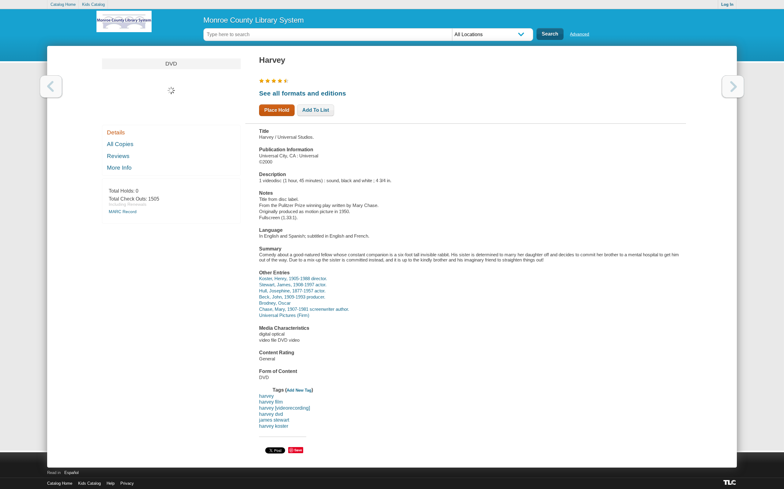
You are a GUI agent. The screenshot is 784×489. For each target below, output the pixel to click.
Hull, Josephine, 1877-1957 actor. (292, 290)
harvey (266, 396)
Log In (727, 4)
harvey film (271, 401)
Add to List (315, 110)
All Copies (120, 144)
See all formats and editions (302, 93)
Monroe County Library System (253, 20)
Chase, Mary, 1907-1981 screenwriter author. (304, 309)
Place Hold (276, 110)
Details (116, 132)
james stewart (274, 420)
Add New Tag (299, 390)
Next (733, 86)
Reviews (118, 156)
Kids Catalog (93, 4)
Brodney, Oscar (275, 303)
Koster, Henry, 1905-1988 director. (293, 278)
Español (71, 472)
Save (298, 450)
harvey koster (273, 426)
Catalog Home (63, 4)
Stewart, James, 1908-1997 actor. (292, 284)
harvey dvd (271, 414)
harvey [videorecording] (284, 408)
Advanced (579, 34)
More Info (119, 167)
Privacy (127, 483)
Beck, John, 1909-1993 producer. (292, 296)
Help (111, 483)
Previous (51, 86)
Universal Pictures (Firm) (284, 315)
